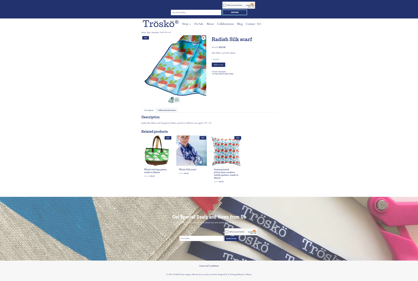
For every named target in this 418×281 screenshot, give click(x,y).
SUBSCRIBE (234, 12)
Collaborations (225, 24)
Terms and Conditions (209, 266)
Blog (240, 24)
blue (216, 74)
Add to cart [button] (150, 183)
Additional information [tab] (167, 110)
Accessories (222, 71)
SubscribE (231, 239)
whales (231, 74)
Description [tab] (148, 110)
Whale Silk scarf (187, 170)
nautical (221, 74)
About (210, 24)
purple (226, 74)
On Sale (198, 24)
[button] (203, 38)
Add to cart (218, 64)
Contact (250, 24)
